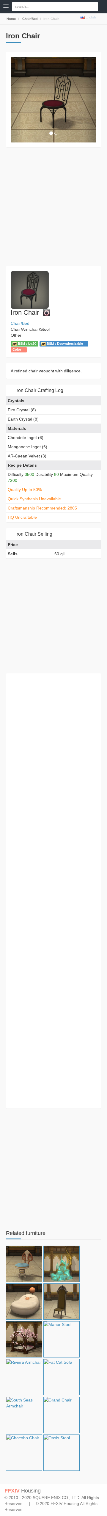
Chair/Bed (29, 19)
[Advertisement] (53, 206)
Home (11, 19)
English (91, 17)
